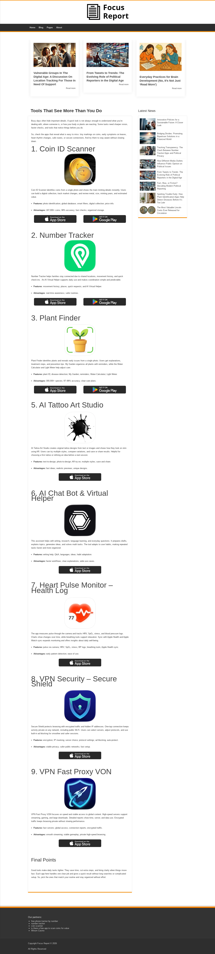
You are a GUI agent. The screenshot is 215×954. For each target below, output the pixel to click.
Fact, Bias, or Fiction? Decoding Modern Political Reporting (169, 186)
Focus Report (43, 943)
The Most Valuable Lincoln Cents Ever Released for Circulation (169, 210)
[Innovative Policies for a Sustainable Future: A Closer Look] (148, 124)
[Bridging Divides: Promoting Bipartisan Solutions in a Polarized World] (148, 138)
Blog (41, 27)
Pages (50, 27)
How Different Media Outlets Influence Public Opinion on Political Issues (170, 164)
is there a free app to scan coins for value (50, 928)
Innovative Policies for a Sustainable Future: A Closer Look (170, 123)
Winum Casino (37, 930)
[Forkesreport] (107, 12)
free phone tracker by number (44, 921)
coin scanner (37, 926)
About (59, 27)
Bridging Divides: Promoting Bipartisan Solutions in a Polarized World (169, 136)
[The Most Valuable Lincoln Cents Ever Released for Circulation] (148, 210)
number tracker (38, 923)
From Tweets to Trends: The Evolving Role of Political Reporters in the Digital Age (170, 175)
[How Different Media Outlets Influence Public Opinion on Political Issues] (148, 163)
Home (32, 27)
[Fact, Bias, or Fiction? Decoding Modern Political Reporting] (148, 186)
